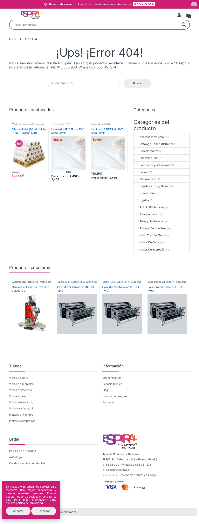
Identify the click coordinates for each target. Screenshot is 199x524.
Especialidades (149, 150)
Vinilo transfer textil (21, 408)
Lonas (143, 172)
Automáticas (18, 281)
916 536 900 (110, 464)
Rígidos (144, 200)
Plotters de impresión (22, 420)
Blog (105, 390)
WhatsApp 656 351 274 (136, 464)
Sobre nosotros (111, 377)
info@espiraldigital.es (115, 469)
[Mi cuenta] (179, 15)
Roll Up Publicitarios (152, 207)
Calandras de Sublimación (71, 281)
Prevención (147, 193)
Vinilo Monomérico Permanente (28, 124)
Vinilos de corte (18, 377)
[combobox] (94, 24)
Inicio (12, 39)
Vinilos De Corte (149, 242)
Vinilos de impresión (21, 384)
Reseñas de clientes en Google (129, 475)
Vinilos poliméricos (20, 390)
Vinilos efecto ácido (21, 402)
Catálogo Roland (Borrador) (157, 143)
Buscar (184, 24)
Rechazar (44, 511)
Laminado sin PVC (61, 124)
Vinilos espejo (17, 396)
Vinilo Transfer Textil (152, 235)
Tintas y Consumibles (153, 228)
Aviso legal (15, 457)
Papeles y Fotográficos (154, 186)
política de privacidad (29, 503)
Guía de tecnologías (114, 396)
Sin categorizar (149, 214)
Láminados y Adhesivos (154, 165)
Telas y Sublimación (152, 221)
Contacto (108, 402)
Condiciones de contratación (27, 463)
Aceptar (18, 511)
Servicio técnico (112, 384)
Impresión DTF (149, 157)
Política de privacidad (22, 450)
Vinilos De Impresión (152, 249)
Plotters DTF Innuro (21, 414)
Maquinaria (146, 179)
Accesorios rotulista (152, 136)
